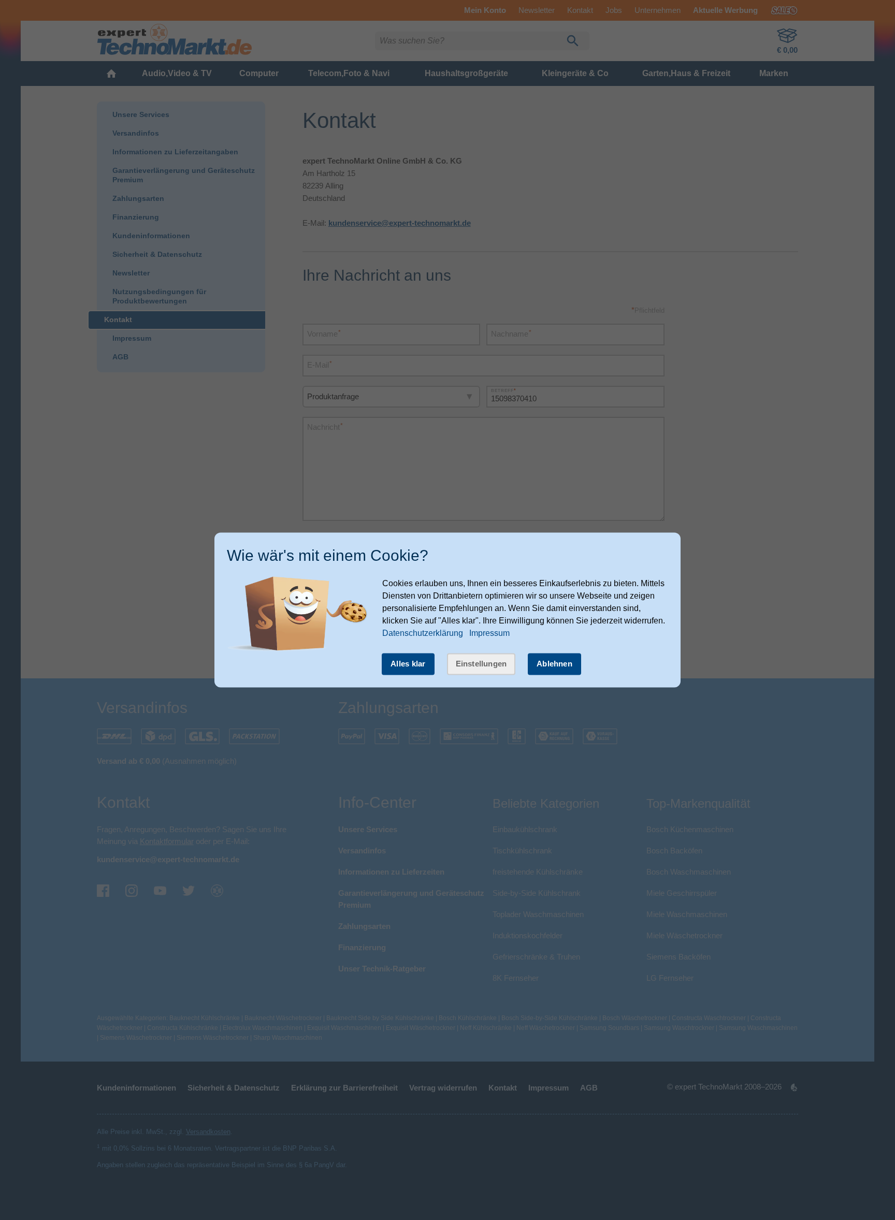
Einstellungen (481, 663)
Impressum (489, 633)
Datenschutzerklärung (422, 633)
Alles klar (408, 663)
